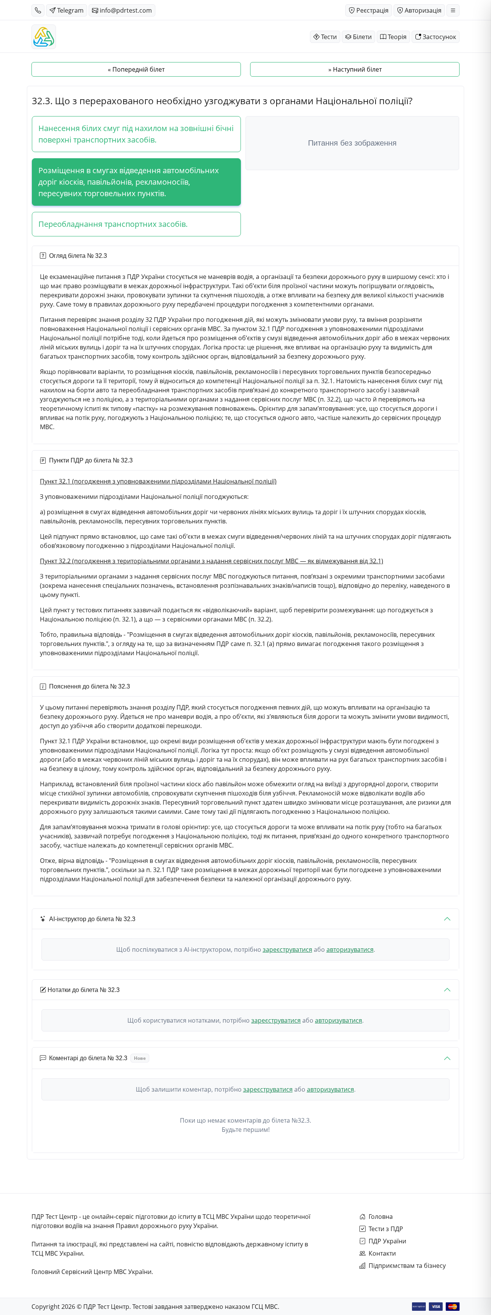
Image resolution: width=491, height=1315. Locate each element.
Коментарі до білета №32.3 (97, 1058)
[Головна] (43, 37)
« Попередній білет (136, 69)
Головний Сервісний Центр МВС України (91, 1271)
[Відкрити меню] (453, 10)
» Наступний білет (355, 69)
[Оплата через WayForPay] (419, 1306)
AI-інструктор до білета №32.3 (92, 919)
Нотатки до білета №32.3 (84, 990)
